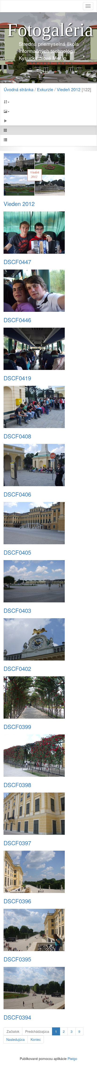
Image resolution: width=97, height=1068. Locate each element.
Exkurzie (45, 89)
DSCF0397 (17, 843)
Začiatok (13, 1031)
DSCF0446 (17, 320)
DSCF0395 (17, 959)
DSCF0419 (17, 378)
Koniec (36, 1039)
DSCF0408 (17, 436)
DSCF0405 (17, 552)
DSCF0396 (17, 901)
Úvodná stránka (18, 89)
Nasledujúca (15, 1039)
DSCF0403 (17, 610)
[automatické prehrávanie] (48, 120)
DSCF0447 (17, 262)
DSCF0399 (17, 727)
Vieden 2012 (19, 204)
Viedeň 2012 (69, 89)
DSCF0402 (17, 668)
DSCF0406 (17, 494)
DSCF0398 (17, 785)
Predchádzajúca (37, 1031)
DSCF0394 (17, 1017)
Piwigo (72, 1058)
